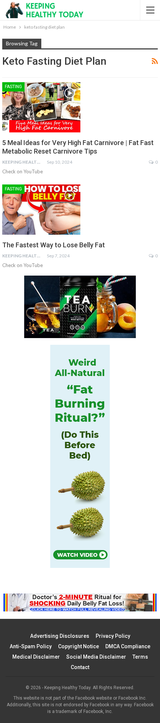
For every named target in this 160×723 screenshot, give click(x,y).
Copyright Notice (78, 646)
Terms (140, 657)
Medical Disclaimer (36, 657)
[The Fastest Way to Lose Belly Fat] (41, 209)
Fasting (13, 86)
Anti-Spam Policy (31, 646)
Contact (80, 667)
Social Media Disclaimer (96, 657)
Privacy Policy (113, 636)
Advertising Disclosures (59, 636)
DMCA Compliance (127, 646)
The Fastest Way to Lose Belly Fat (53, 245)
